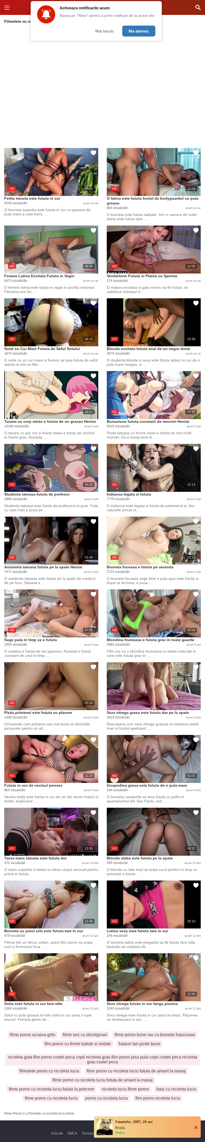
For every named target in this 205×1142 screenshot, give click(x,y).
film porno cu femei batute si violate (78, 1044)
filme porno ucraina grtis (32, 1034)
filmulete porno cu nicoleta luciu (49, 1071)
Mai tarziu (104, 31)
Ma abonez (139, 31)
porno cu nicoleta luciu (106, 1098)
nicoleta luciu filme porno (125, 1089)
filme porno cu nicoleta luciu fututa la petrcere (51, 1089)
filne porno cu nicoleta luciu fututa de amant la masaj (136, 1071)
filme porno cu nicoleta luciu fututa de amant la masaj (103, 1080)
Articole (57, 1133)
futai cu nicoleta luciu (176, 1089)
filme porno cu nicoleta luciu (51, 1098)
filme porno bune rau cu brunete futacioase (155, 1034)
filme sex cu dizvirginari (85, 1034)
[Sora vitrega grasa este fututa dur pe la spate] (154, 686)
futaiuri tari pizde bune (139, 1044)
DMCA (72, 1133)
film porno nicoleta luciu (157, 1098)
